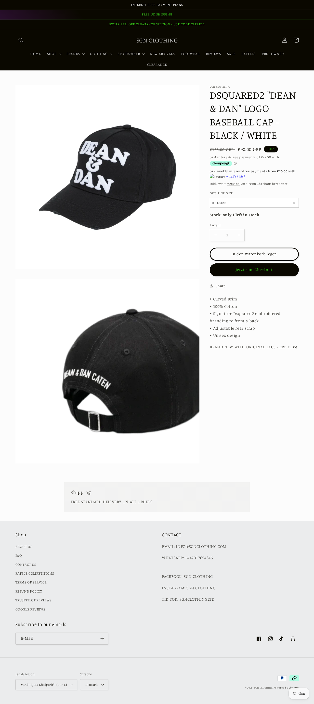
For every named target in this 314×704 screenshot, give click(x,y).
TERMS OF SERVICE (31, 582)
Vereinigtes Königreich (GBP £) (44, 685)
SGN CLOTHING (263, 687)
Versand (233, 183)
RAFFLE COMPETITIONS (34, 573)
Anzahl (215, 225)
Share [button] (220, 286)
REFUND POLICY (28, 591)
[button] (21, 40)
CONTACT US (25, 564)
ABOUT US (23, 546)
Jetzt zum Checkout (254, 269)
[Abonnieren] (102, 639)
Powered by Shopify (286, 687)
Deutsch (91, 685)
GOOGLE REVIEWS (30, 609)
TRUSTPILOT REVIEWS (33, 600)
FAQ (18, 555)
